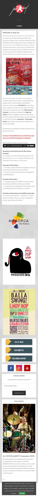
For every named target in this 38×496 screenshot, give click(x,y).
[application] (19, 146)
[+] (4, 479)
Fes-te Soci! (19, 342)
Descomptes (19, 350)
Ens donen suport (19, 358)
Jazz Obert (19, 9)
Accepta (22, 493)
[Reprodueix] (5, 146)
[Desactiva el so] (28, 146)
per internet (15, 158)
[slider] (31, 145)
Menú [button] (19, 26)
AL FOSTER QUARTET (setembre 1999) (18, 456)
